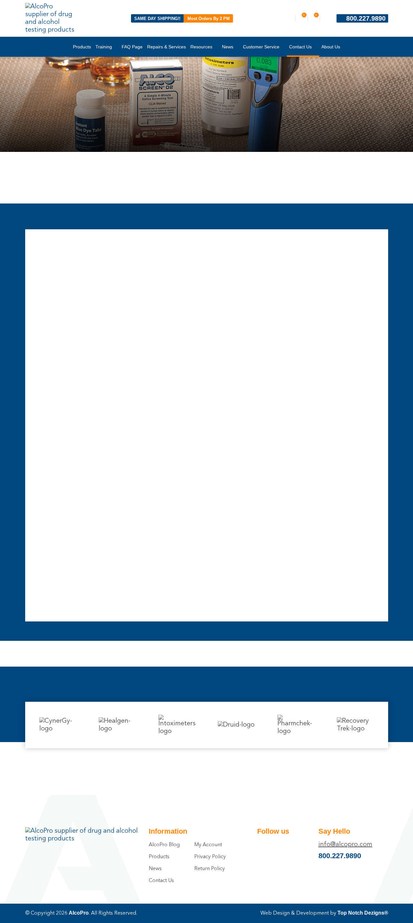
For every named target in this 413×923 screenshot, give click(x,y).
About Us (330, 46)
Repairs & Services (166, 46)
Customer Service (261, 46)
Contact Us (300, 46)
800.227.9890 (366, 18)
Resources (201, 46)
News (227, 46)
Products (82, 46)
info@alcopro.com (345, 844)
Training (104, 46)
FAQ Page (132, 46)
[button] (27, 722)
